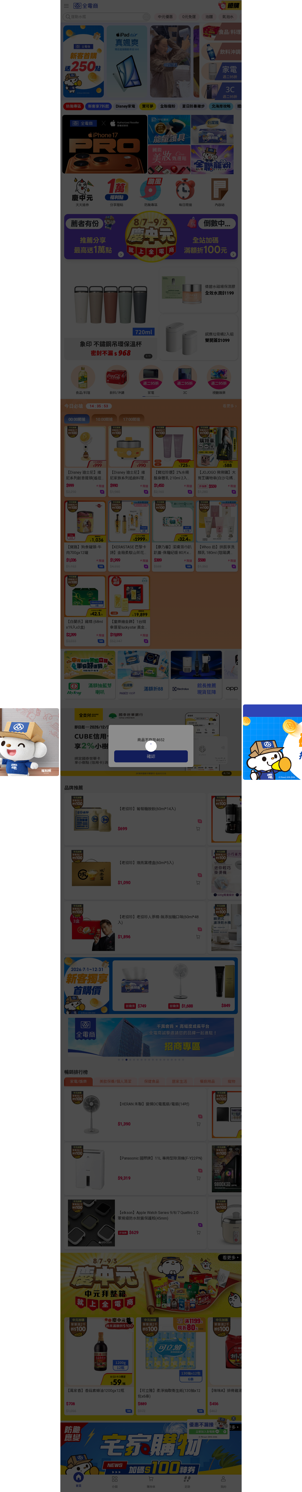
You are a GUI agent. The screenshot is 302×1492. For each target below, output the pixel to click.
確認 (151, 756)
